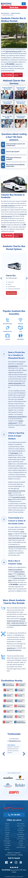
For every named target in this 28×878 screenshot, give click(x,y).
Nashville (7, 849)
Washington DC (21, 847)
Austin (7, 826)
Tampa (21, 845)
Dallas (7, 834)
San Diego (21, 836)
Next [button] (27, 278)
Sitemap (20, 855)
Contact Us (17, 852)
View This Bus (11, 293)
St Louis (21, 843)
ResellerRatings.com (15, 741)
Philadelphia (20, 830)
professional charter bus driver (17, 546)
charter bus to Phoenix (18, 623)
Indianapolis (7, 841)
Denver (7, 836)
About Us (9, 852)
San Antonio (20, 834)
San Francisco (21, 839)
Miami (7, 847)
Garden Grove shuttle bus (15, 569)
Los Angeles (7, 845)
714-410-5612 (8, 75)
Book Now (14, 7)
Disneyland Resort (13, 366)
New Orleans (20, 823)
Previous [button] (1, 278)
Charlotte (7, 830)
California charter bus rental (13, 51)
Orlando (21, 828)
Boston (7, 828)
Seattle (21, 841)
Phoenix (21, 832)
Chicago (7, 832)
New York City (21, 826)
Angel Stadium (14, 453)
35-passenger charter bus (14, 650)
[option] (14, 276)
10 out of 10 (14, 870)
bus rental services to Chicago (18, 625)
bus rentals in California (7, 205)
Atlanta (7, 823)
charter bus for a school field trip (17, 416)
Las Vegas (7, 843)
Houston (7, 839)
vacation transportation (15, 383)
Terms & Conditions (11, 855)
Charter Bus (11, 275)
